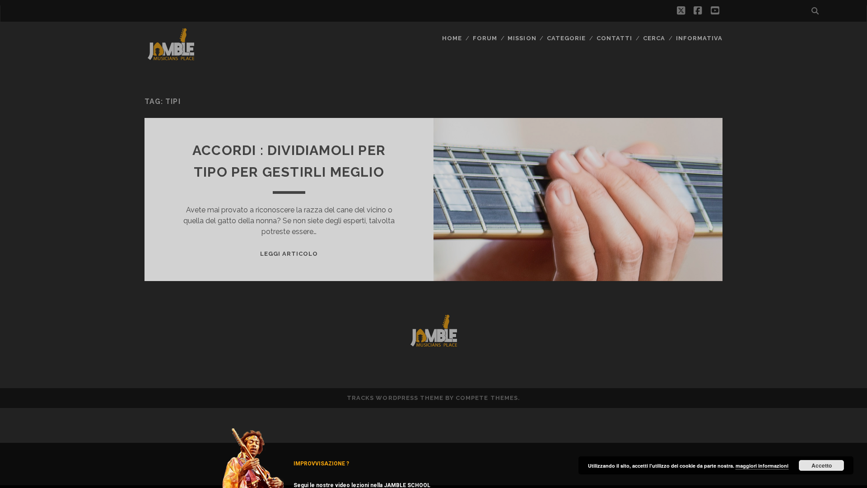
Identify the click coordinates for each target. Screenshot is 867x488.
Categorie (566, 38)
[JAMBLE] (170, 58)
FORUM (485, 38)
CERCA (654, 38)
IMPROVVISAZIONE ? (321, 463)
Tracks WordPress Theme (395, 397)
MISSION (522, 38)
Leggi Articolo (289, 253)
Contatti (614, 38)
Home (452, 38)
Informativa (699, 38)
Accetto (821, 465)
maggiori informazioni (762, 465)
